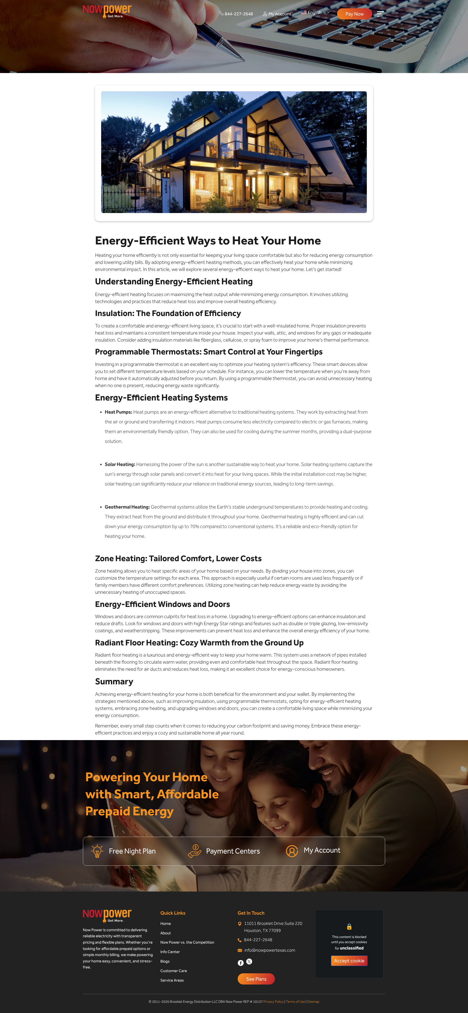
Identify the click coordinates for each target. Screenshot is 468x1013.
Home (165, 923)
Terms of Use (295, 1002)
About (165, 933)
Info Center (170, 951)
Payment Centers (233, 851)
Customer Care (173, 970)
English (315, 12)
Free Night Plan (132, 851)
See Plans (256, 979)
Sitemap (313, 1002)
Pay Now (355, 14)
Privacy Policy (273, 1002)
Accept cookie (349, 960)
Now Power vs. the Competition (187, 942)
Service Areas (172, 980)
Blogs (165, 961)
